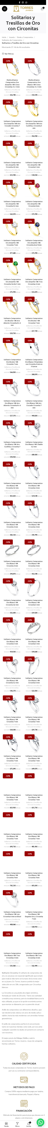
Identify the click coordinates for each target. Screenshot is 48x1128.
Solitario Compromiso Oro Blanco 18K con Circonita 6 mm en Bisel (12, 914)
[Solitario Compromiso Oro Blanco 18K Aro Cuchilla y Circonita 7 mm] (12, 429)
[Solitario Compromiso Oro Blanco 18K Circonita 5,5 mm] (12, 666)
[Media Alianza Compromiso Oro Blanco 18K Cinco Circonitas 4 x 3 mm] (34, 67)
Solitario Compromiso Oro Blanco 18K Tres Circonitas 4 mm (12, 955)
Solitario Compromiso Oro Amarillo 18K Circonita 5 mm (33, 165)
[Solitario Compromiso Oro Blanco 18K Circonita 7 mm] (12, 705)
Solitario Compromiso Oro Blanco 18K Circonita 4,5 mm (12, 602)
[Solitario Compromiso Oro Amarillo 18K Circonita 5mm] (34, 189)
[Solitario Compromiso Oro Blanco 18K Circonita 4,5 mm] (12, 588)
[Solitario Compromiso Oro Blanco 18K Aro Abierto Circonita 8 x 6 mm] (12, 388)
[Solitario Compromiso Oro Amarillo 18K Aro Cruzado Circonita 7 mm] (12, 109)
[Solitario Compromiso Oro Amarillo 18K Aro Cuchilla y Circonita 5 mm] (34, 109)
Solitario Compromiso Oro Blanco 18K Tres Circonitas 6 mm (33, 955)
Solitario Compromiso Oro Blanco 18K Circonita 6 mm (33, 680)
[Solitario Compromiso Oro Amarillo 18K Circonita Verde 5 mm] (12, 267)
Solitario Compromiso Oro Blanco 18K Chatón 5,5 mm (34, 444)
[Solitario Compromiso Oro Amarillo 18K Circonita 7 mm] (12, 228)
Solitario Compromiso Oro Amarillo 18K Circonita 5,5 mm (12, 204)
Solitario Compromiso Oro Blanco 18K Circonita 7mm (12, 875)
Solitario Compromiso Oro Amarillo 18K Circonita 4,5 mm (12, 165)
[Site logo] (23, 8)
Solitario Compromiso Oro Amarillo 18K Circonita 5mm (33, 204)
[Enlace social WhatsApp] (26, 2)
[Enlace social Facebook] (19, 2)
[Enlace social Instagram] (23, 2)
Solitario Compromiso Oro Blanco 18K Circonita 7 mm (12, 719)
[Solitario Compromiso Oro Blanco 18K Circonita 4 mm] (34, 471)
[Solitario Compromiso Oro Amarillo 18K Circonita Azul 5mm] (34, 228)
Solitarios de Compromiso (12, 40)
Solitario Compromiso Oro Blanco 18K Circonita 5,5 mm (12, 680)
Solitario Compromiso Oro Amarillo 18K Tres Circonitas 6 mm (33, 281)
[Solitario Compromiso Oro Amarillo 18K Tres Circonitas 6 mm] (34, 267)
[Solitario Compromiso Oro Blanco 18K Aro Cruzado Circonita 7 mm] (34, 388)
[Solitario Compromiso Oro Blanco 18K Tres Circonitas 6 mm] (34, 941)
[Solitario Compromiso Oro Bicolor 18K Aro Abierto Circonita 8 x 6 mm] (12, 306)
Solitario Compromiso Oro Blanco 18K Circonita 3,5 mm (12, 485)
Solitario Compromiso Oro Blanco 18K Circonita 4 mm (33, 485)
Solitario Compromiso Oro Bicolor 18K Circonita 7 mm (33, 320)
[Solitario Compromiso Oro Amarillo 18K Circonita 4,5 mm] (12, 150)
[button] (40, 1122)
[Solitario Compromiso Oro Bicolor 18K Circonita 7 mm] (34, 306)
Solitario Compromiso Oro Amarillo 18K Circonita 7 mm (12, 243)
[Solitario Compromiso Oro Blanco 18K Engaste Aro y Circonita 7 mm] (34, 899)
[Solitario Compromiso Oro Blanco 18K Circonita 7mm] (12, 860)
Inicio (4, 37)
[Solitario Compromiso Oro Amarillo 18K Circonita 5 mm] (34, 150)
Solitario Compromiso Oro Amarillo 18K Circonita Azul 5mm (33, 243)
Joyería (12, 37)
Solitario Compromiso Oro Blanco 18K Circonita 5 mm (33, 602)
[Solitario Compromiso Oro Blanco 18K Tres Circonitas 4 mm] (12, 941)
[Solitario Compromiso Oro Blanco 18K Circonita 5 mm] (34, 588)
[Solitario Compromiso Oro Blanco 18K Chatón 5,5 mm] (34, 429)
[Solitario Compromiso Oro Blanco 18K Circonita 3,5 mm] (12, 471)
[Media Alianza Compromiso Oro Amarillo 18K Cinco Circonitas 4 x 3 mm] (12, 67)
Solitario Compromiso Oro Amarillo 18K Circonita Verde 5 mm (12, 281)
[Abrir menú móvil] (5, 8)
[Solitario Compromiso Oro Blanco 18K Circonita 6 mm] (34, 666)
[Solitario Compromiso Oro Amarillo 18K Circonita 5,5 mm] (12, 189)
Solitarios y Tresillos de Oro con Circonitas (12, 91)
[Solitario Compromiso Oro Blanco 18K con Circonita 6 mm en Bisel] (12, 899)
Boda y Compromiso (25, 37)
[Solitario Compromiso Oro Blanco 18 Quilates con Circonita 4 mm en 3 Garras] (34, 347)
